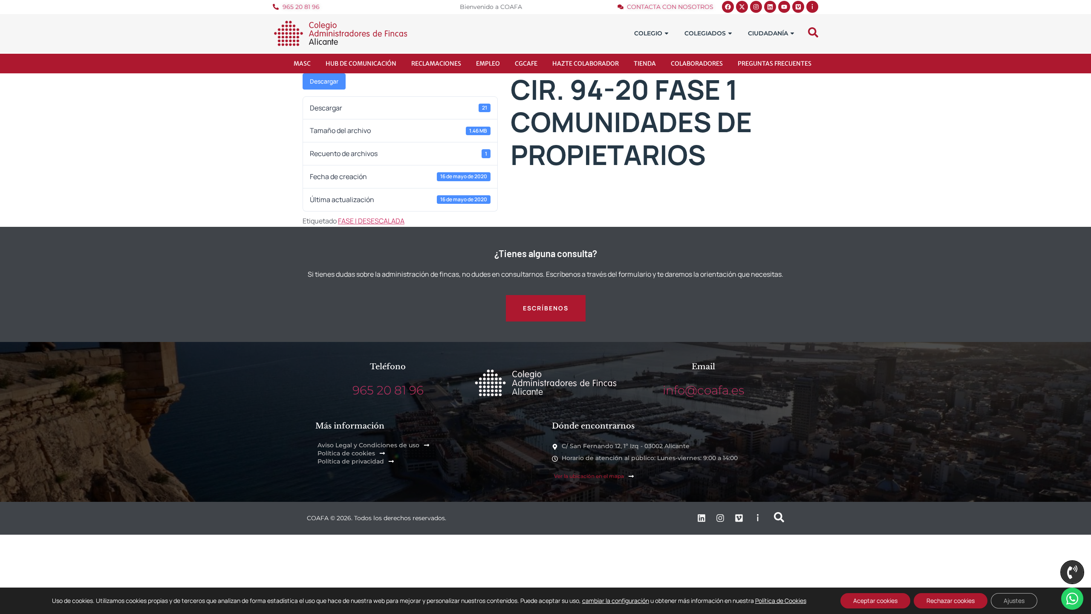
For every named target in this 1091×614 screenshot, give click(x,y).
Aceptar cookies (875, 601)
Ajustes (1014, 601)
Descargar (324, 81)
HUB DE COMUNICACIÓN (361, 63)
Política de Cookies (780, 601)
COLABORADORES (697, 63)
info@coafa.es (703, 390)
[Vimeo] (798, 7)
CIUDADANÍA (768, 33)
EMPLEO (488, 63)
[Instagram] (756, 7)
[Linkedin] (770, 7)
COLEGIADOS (705, 33)
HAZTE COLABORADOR (585, 63)
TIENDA (645, 63)
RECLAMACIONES (436, 63)
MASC (302, 63)
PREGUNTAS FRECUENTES (774, 63)
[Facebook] (728, 7)
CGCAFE (526, 63)
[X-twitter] (742, 7)
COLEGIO (648, 33)
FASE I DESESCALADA (371, 221)
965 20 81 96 (388, 390)
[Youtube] (784, 7)
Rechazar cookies (950, 601)
